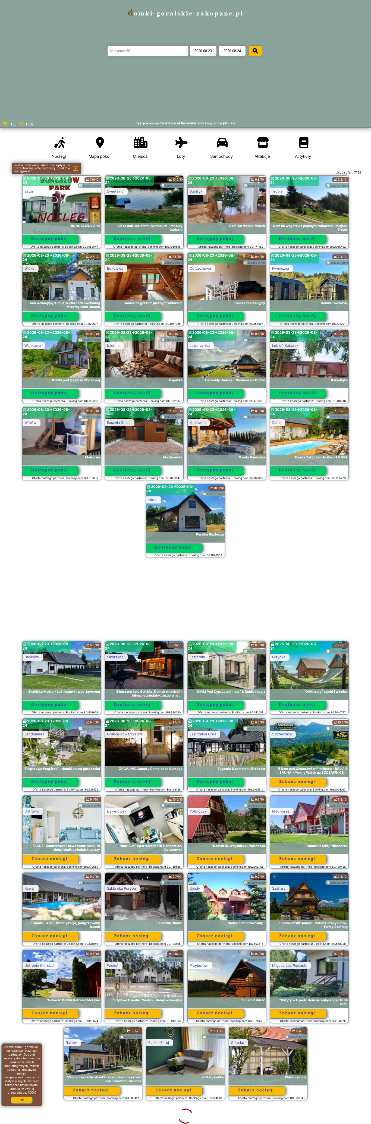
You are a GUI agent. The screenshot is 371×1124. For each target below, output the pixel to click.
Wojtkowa (32, 345)
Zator (28, 191)
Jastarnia (197, 657)
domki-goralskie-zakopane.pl (186, 13)
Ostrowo (31, 811)
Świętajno (115, 191)
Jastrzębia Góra (203, 734)
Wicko (29, 268)
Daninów (31, 657)
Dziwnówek (117, 811)
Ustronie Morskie (39, 965)
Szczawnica (282, 734)
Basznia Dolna (118, 422)
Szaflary (278, 888)
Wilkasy (196, 1119)
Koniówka (198, 422)
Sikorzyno (115, 657)
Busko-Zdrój (117, 1042)
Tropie (277, 191)
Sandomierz (34, 734)
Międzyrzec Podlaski (289, 965)
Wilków (30, 422)
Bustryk (196, 191)
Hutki (152, 500)
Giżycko (278, 657)
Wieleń (112, 965)
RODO (32, 1092)
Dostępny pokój (49, 238)
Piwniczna (280, 268)
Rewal (29, 888)
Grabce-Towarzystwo (125, 734)
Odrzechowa (200, 268)
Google (29, 1054)
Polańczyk (198, 811)
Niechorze (281, 811)
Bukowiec (115, 268)
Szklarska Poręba (121, 888)
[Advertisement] (185, 602)
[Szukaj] (255, 50)
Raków (30, 1042)
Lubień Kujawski (285, 345)
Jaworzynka (200, 345)
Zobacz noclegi (297, 781)
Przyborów (199, 965)
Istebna (113, 345)
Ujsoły (195, 888)
